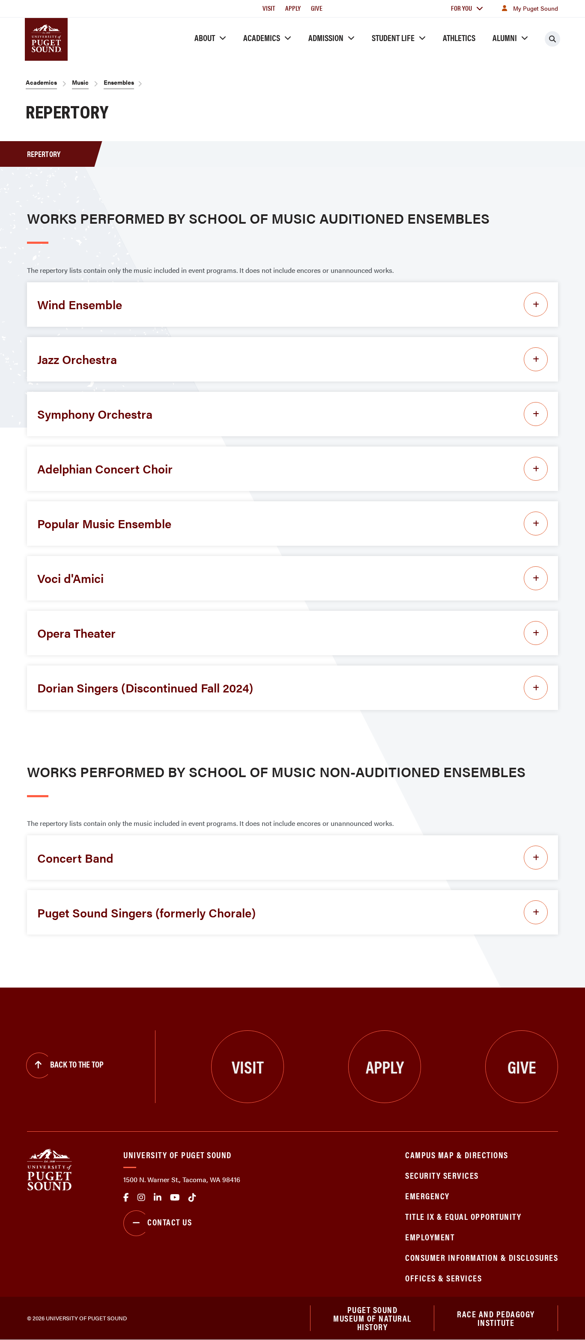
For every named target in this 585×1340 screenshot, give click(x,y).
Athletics (459, 37)
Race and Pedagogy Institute (496, 1317)
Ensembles (119, 82)
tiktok (192, 1197)
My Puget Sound (535, 8)
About (204, 37)
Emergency (427, 1195)
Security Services (442, 1175)
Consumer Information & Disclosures (481, 1257)
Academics (261, 37)
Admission (325, 37)
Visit (269, 8)
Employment (429, 1237)
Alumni (504, 37)
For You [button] (461, 8)
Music (80, 82)
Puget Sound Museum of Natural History (372, 1318)
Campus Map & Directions (456, 1154)
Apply (293, 8)
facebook (126, 1197)
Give (316, 8)
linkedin (157, 1197)
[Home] (49, 1169)
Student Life (393, 37)
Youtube (175, 1197)
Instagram (141, 1197)
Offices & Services (443, 1278)
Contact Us (169, 1222)
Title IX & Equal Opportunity (463, 1216)
